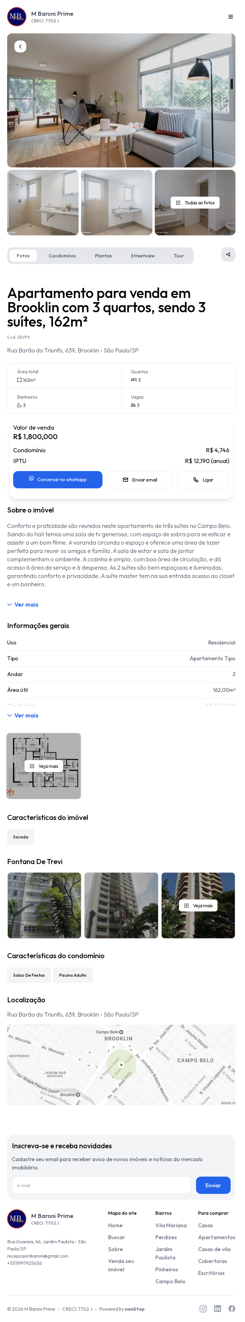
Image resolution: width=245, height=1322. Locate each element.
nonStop (135, 1309)
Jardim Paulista (165, 1253)
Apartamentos (216, 1237)
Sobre (115, 1249)
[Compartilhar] (228, 254)
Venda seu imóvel (121, 1265)
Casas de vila (214, 1249)
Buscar (116, 1237)
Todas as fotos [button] (200, 203)
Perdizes (166, 1237)
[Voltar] (20, 46)
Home (115, 1225)
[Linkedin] (217, 1308)
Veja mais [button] (48, 766)
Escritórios (211, 1273)
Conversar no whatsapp (62, 479)
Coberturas (212, 1261)
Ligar (208, 480)
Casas (205, 1225)
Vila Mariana (171, 1225)
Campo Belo (170, 1281)
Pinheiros (166, 1269)
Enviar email (144, 480)
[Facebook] (231, 1308)
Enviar (213, 1185)
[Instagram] (203, 1308)
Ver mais (26, 604)
